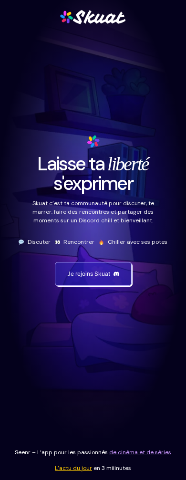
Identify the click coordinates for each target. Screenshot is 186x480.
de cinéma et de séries (140, 452)
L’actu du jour (73, 468)
